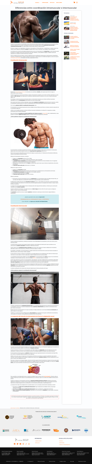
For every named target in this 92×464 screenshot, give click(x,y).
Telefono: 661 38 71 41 (80, 454)
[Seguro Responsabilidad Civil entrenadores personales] (76, 430)
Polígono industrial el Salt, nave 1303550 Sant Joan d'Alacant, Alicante (37, 453)
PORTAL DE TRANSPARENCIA (64, 444)
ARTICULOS (37, 442)
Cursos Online (45, 2)
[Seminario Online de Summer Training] (66, 23)
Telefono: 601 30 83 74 (5, 454)
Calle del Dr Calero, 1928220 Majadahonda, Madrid (51, 453)
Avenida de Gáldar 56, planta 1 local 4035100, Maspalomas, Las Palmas (68, 453)
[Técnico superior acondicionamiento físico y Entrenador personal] (66, 53)
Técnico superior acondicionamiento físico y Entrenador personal (74, 53)
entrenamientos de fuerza (20, 91)
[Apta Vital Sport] (17, 2)
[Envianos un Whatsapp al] (29, 444)
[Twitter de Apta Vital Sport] (17, 444)
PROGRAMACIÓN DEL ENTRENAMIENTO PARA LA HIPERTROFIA (35, 199)
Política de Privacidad (41, 461)
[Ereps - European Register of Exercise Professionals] (82, 417)
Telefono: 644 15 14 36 (20, 454)
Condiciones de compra (82, 461)
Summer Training (73, 23)
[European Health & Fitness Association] (64, 417)
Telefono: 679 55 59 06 (66, 454)
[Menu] (74, 3)
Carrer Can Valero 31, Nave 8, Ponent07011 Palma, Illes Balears (83, 453)
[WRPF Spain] (66, 430)
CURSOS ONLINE (38, 440)
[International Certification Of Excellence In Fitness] (10, 417)
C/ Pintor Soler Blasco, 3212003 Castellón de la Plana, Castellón (23, 453)
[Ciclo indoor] (56, 430)
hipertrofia (45, 113)
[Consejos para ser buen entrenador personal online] (66, 42)
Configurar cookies (63, 461)
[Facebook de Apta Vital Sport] (14, 444)
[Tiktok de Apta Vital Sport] (26, 444)
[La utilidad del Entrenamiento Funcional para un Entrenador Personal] (66, 58)
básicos (34, 257)
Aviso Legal (72, 461)
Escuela (37, 2)
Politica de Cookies (52, 461)
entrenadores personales (15, 57)
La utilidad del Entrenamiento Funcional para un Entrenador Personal (75, 57)
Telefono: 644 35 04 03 (35, 454)
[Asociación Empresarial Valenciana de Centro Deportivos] (5, 430)
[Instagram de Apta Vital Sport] (23, 444)
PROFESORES (61, 442)
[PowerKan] (46, 430)
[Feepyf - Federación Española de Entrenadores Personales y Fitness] (28, 417)
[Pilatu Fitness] (36, 430)
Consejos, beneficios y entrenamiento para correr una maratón (74, 37)
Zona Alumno (59, 2)
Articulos (52, 2)
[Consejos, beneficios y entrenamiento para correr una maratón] (66, 37)
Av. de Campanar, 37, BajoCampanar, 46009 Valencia (6, 453)
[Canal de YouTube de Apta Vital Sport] (20, 444)
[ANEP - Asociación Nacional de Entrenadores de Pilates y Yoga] (46, 417)
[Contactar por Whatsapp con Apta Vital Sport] (77, 3)
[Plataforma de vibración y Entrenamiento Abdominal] (66, 46)
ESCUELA (61, 440)
